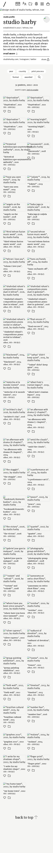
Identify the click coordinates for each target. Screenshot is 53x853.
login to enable (32, 89)
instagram (24, 59)
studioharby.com (10, 59)
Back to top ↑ (26, 817)
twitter (33, 59)
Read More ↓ (10, 53)
